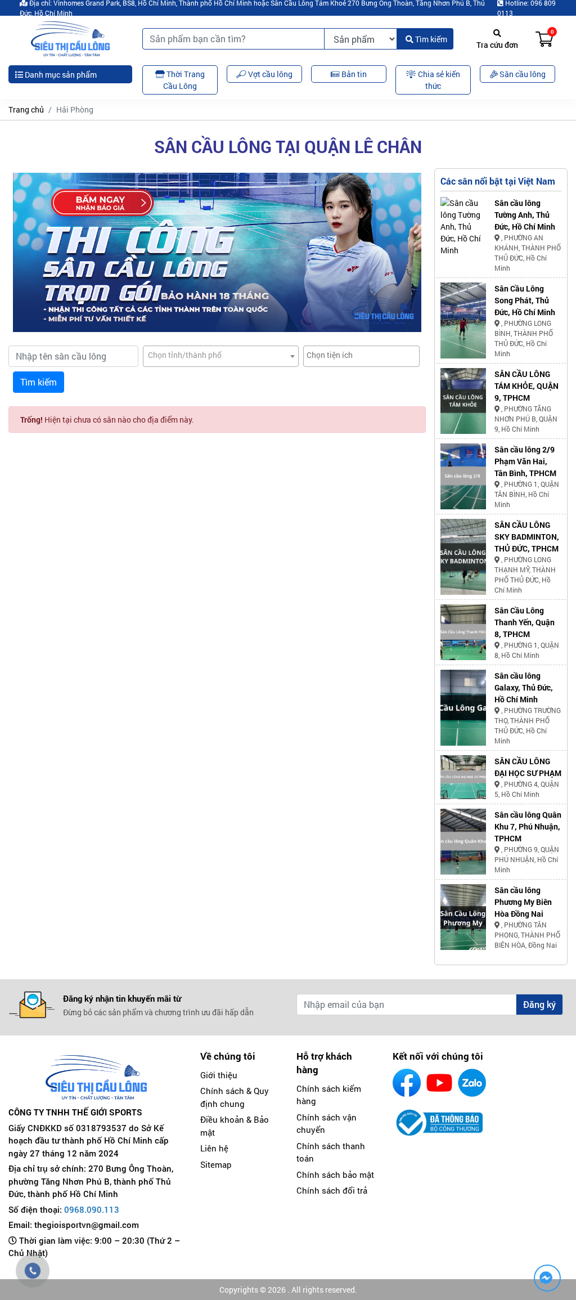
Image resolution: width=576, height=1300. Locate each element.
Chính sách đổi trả (331, 1190)
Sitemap (216, 1164)
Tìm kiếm (430, 39)
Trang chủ (26, 109)
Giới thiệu (218, 1075)
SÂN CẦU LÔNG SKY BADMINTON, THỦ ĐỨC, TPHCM (526, 536)
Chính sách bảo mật (335, 1174)
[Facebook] (407, 1083)
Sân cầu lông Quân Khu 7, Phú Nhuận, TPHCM (527, 826)
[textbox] (220, 355)
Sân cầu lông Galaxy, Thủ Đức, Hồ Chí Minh (523, 687)
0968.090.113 (91, 1209)
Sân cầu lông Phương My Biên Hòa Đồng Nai (523, 902)
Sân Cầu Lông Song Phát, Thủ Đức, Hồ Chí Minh (524, 300)
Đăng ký (539, 1004)
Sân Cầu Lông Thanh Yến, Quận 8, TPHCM (524, 622)
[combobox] (221, 356)
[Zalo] (472, 1083)
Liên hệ (214, 1148)
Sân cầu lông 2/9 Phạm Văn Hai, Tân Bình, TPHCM (525, 461)
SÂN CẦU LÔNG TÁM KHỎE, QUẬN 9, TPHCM (526, 386)
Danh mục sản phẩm (60, 74)
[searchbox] (361, 354)
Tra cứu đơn (497, 44)
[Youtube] (439, 1083)
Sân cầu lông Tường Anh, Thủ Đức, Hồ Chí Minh (524, 215)
